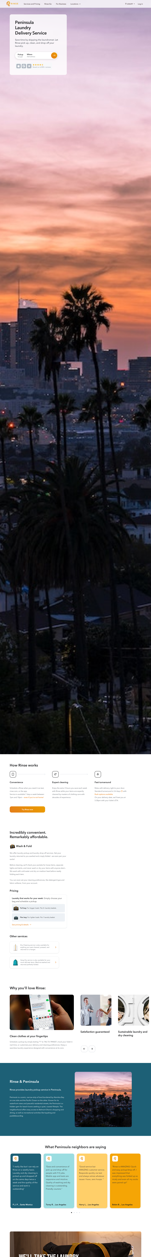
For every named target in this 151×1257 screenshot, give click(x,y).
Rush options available (104, 794)
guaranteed (14, 1051)
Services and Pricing (32, 4)
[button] (122, 791)
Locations (74, 4)
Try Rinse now (27, 809)
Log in (140, 4)
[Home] (12, 3)
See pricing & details (20, 924)
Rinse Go (48, 4)
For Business (61, 4)
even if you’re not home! (34, 797)
